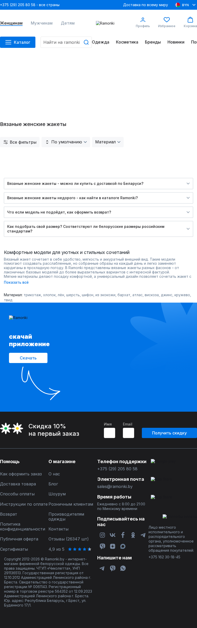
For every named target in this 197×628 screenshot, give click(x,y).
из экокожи (105, 295)
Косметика (127, 42)
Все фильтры (23, 142)
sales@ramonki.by (115, 486)
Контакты (58, 529)
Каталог (22, 42)
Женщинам (11, 23)
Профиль (143, 26)
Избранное (166, 26)
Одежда (100, 42)
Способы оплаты (17, 494)
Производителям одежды (66, 516)
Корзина (190, 26)
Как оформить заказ (21, 474)
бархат (123, 295)
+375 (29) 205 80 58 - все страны (30, 5)
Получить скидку (169, 432)
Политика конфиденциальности (22, 526)
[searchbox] (66, 42)
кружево (182, 295)
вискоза (152, 295)
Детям (68, 23)
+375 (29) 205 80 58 (117, 468)
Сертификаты (14, 549)
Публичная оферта (19, 539)
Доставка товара (18, 484)
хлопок (49, 295)
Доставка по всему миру (145, 5)
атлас (137, 295)
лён (61, 295)
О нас (54, 474)
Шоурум (57, 494)
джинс (166, 295)
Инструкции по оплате (24, 504)
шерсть (73, 295)
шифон (87, 295)
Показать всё (16, 282)
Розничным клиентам (70, 504)
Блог (53, 484)
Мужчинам (42, 23)
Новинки (176, 42)
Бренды (153, 42)
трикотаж (32, 295)
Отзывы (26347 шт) (68, 539)
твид (8, 300)
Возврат (8, 514)
